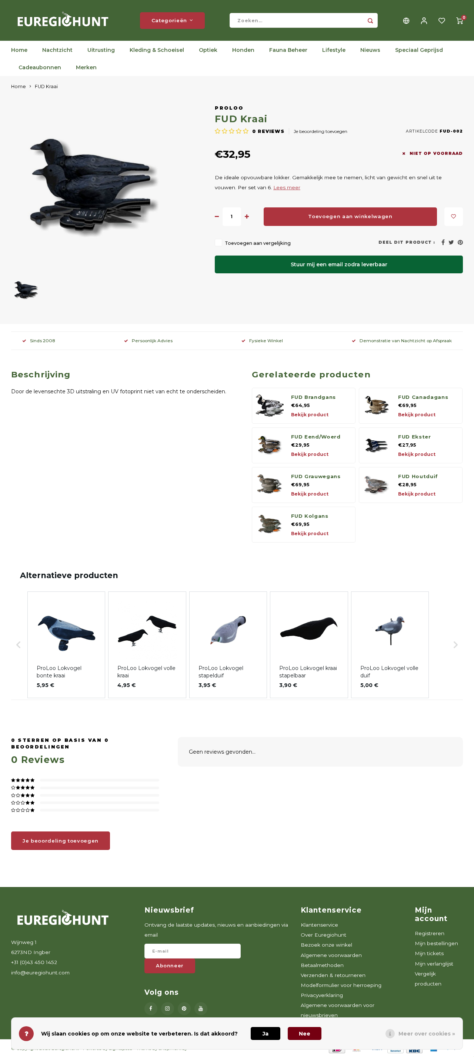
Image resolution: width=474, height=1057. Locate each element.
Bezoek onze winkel (326, 945)
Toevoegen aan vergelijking (258, 243)
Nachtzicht (57, 50)
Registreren (429, 933)
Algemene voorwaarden (331, 955)
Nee (304, 1033)
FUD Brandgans (313, 397)
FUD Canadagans (423, 397)
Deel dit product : (406, 242)
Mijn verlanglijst (434, 964)
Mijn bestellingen (436, 943)
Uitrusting (101, 50)
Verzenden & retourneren (333, 975)
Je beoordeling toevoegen (320, 131)
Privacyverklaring (322, 995)
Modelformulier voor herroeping (341, 985)
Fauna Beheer (288, 50)
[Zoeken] (370, 20)
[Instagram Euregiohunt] (167, 1008)
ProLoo (229, 108)
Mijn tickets (429, 953)
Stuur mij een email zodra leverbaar (339, 264)
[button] (18, 645)
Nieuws (370, 50)
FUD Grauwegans (316, 476)
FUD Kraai (46, 86)
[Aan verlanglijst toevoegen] (453, 216)
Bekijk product (309, 414)
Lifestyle (334, 50)
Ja (265, 1033)
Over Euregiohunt (323, 935)
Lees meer (286, 187)
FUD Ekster (414, 437)
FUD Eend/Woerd (316, 437)
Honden (243, 50)
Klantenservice (319, 925)
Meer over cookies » (426, 1033)
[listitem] (66, 644)
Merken (86, 67)
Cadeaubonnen (40, 67)
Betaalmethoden (322, 965)
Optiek (208, 50)
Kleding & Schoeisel (157, 50)
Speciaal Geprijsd (419, 50)
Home (19, 50)
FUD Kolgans (309, 516)
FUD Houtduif (418, 476)
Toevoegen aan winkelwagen (350, 216)
